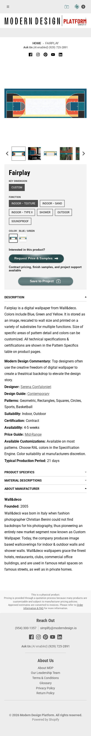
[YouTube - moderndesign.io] (53, 54)
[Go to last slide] (7, 153)
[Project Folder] (67, 7)
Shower (45, 212)
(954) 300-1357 (25, 628)
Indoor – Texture (23, 203)
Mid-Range (33, 434)
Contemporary (38, 394)
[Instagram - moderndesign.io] (38, 54)
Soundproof (20, 221)
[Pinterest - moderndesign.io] (45, 54)
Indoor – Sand (52, 203)
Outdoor (63, 212)
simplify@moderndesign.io (58, 628)
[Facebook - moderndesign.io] (30, 54)
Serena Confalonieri (36, 387)
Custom (16, 187)
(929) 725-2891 (58, 47)
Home (36, 43)
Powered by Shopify (45, 719)
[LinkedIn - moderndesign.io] (60, 54)
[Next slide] (83, 153)
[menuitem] (18, 153)
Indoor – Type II (21, 212)
